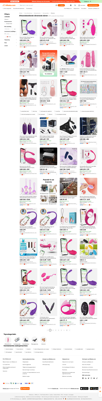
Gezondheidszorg (28, 13)
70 (66, 330)
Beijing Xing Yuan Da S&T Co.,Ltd (67, 44)
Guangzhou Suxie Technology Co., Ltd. (28, 105)
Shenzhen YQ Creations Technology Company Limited (68, 172)
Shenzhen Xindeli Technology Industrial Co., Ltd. (48, 263)
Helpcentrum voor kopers (67, 361)
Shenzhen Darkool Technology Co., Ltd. (88, 74)
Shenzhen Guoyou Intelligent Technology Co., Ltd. (28, 74)
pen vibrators (28, 352)
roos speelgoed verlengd (61, 114)
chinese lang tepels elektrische (88, 111)
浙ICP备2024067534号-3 (86, 398)
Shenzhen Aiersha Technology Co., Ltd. (68, 106)
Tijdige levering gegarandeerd (29, 367)
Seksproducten (37, 13)
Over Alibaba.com (7, 359)
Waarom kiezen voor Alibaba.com (10, 361)
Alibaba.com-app (75, 388)
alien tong (35, 111)
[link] (100, 388)
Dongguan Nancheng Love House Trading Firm (28, 173)
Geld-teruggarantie (27, 364)
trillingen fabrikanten (57, 349)
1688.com (37, 394)
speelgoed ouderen (90, 349)
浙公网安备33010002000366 (73, 398)
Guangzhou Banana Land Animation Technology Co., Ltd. (88, 103)
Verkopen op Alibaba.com (87, 361)
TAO (62, 394)
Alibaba (20, 13)
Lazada (51, 394)
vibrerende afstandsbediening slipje (71, 111)
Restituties (64, 369)
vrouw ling (58, 111)
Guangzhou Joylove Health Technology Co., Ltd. (68, 263)
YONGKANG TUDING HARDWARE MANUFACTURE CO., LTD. (48, 172)
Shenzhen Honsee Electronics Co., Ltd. (28, 232)
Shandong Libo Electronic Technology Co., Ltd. (88, 233)
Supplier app (55, 388)
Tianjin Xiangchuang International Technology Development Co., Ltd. (68, 233)
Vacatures (5, 371)
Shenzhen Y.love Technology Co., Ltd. (28, 203)
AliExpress (31, 394)
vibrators (50, 114)
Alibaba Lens (6, 388)
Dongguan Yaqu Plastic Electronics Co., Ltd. (48, 233)
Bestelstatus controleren (87, 367)
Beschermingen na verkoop (29, 369)
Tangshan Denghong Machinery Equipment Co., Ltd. (88, 142)
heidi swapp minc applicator (46, 111)
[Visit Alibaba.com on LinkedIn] (86, 378)
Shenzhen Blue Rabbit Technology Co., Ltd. (28, 262)
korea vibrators (20, 349)
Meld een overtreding (67, 376)
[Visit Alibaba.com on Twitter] (88, 378)
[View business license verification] (63, 399)
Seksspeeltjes (46, 13)
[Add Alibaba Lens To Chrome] (25, 388)
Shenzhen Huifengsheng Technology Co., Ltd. (68, 74)
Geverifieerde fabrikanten (48, 361)
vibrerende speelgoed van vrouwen (28, 114)
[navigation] (10, 172)
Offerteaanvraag (46, 364)
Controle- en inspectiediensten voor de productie (31, 373)
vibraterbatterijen (68, 349)
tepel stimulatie (19, 352)
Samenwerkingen (86, 372)
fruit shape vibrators (39, 352)
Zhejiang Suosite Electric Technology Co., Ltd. (48, 143)
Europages (71, 394)
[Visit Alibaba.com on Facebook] (83, 378)
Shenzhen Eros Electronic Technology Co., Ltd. (28, 143)
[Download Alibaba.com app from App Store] (84, 388)
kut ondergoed (42, 114)
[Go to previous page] (47, 330)
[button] (56, 5)
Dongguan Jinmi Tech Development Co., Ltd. (48, 43)
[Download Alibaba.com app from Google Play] (94, 388)
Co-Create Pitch (6, 364)
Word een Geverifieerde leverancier (90, 369)
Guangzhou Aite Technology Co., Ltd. (48, 103)
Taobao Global (57, 394)
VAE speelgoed (9, 352)
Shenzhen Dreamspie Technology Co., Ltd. (88, 173)
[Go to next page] (69, 330)
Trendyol (66, 394)
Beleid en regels (26, 376)
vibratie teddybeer (9, 349)
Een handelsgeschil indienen (68, 367)
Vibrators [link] (53, 13)
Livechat (64, 364)
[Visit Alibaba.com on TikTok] (97, 378)
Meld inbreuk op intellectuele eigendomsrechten (68, 373)
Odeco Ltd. (82, 203)
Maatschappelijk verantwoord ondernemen (9, 368)
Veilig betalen (25, 361)
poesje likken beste (25, 111)
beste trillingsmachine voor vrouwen (42, 349)
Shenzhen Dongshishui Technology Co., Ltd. (28, 45)
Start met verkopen (86, 364)
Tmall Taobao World (44, 394)
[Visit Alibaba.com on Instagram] (91, 378)
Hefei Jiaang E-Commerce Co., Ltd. (67, 143)
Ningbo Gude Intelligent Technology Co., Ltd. (88, 44)
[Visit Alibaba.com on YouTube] (94, 378)
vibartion (29, 349)
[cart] (75, 5)
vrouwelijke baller (79, 349)
